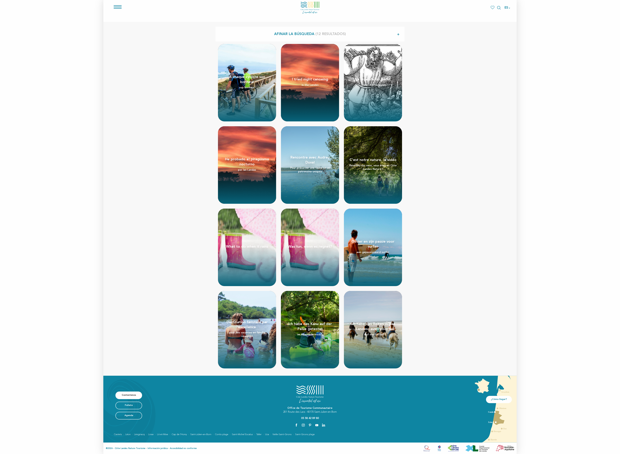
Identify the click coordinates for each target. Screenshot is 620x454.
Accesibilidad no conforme (183, 448)
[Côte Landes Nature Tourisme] (310, 8)
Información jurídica (158, 448)
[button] (499, 8)
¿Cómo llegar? (499, 399)
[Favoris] (493, 7)
